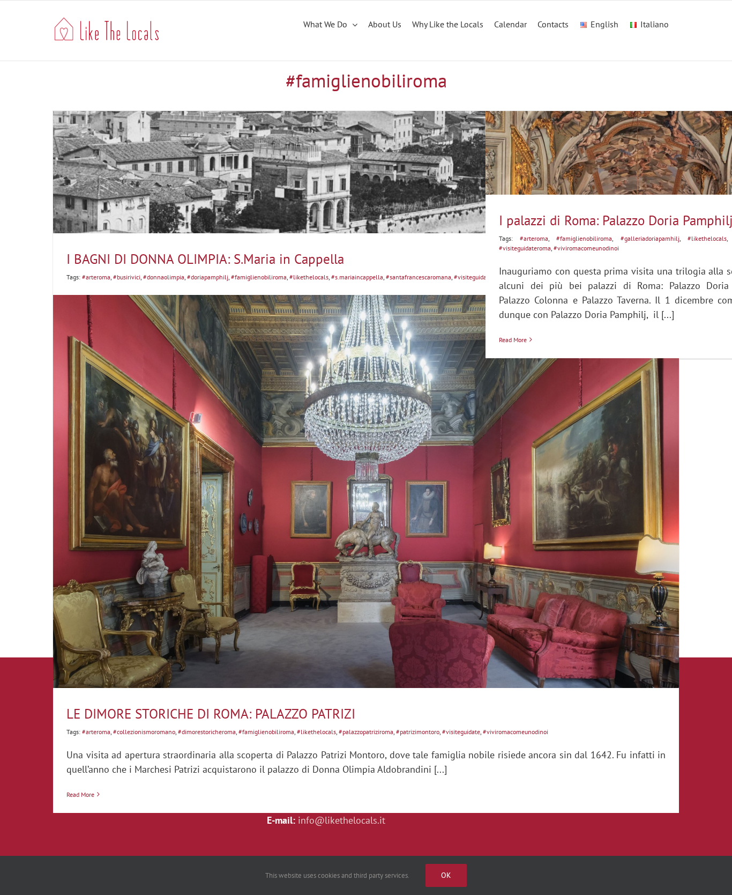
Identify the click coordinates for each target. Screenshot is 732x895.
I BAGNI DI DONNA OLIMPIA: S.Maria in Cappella (205, 259)
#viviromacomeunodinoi (515, 732)
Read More (80, 794)
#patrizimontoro (417, 732)
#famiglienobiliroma (259, 277)
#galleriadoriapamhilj (650, 238)
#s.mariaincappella (357, 277)
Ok (446, 875)
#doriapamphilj (207, 277)
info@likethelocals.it (341, 820)
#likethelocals (308, 277)
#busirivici (126, 277)
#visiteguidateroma (525, 248)
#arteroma (96, 277)
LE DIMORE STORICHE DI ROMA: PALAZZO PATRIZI (210, 713)
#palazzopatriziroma (366, 732)
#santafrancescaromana (418, 277)
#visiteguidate (473, 277)
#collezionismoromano (144, 732)
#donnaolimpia (163, 277)
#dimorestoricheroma (207, 732)
